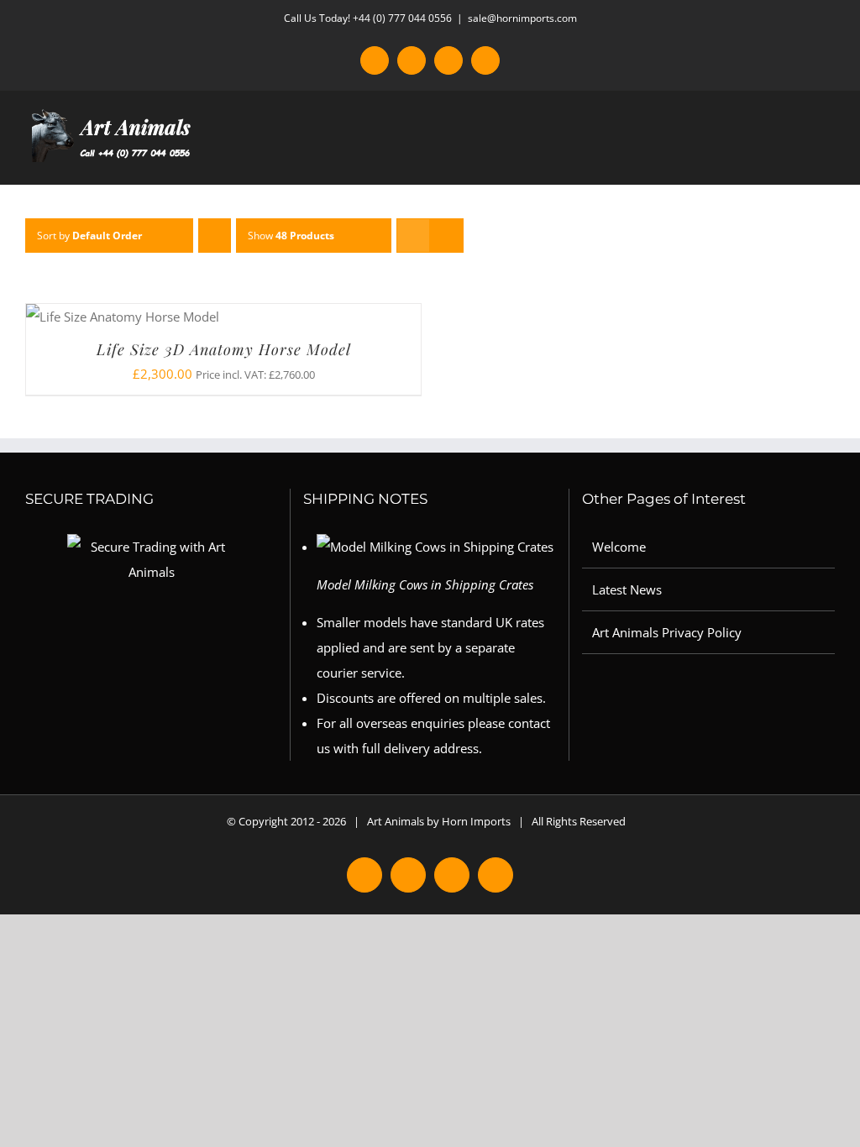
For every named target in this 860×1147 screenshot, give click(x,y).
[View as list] (446, 235)
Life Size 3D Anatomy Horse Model (224, 349)
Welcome (619, 546)
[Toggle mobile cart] (798, 158)
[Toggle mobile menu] (828, 158)
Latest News (627, 589)
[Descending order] (214, 235)
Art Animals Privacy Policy (667, 632)
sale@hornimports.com (522, 18)
